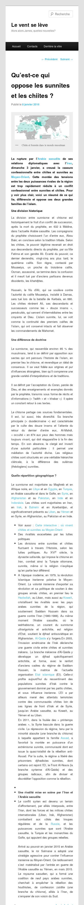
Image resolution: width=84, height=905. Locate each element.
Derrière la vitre (53, 46)
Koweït (67, 597)
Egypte (52, 489)
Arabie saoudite (48, 159)
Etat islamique (44, 674)
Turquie (67, 489)
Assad (65, 738)
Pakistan (43, 498)
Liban (52, 512)
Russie (55, 824)
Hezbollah (24, 597)
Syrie (65, 493)
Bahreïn (34, 507)
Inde (60, 498)
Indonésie (17, 503)
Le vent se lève (29, 24)
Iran (69, 163)
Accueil (16, 46)
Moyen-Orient (20, 177)
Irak (18, 507)
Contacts (32, 46)
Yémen (65, 512)
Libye (36, 489)
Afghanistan (18, 498)
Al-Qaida (40, 638)
